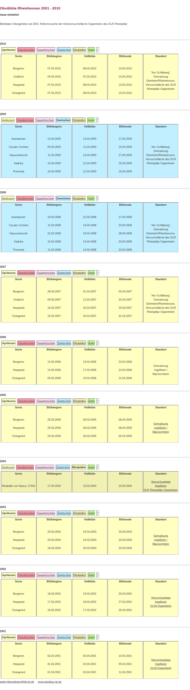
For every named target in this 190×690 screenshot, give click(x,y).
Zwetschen (64, 49)
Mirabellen (79, 49)
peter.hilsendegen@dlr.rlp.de (17, 681)
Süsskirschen (26, 49)
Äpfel (91, 49)
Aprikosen (8, 120)
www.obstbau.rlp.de (49, 681)
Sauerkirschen (46, 49)
